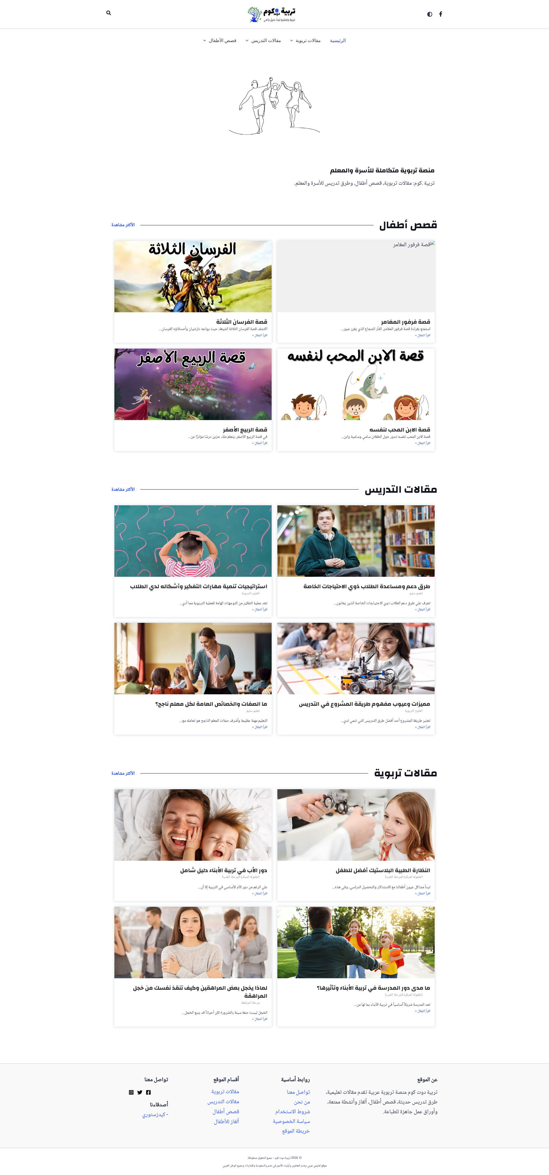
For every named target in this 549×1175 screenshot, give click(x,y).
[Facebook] (440, 14)
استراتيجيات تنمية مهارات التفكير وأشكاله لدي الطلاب (198, 586)
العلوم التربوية (251, 594)
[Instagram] (131, 1092)
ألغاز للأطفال (226, 1122)
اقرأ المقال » (422, 336)
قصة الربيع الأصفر (245, 429)
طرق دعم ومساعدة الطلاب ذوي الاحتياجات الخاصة (366, 586)
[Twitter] (139, 1092)
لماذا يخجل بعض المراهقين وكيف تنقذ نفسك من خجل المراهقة (200, 992)
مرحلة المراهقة (250, 1003)
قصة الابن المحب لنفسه (399, 429)
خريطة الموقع (296, 1131)
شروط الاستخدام (292, 1112)
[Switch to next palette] (429, 14)
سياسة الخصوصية (291, 1122)
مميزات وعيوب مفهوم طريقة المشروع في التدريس (364, 704)
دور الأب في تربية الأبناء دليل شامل (223, 870)
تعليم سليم (416, 594)
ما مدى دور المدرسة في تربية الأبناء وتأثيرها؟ (373, 988)
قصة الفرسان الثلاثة (241, 322)
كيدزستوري (153, 1115)
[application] (293, 40)
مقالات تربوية (225, 1092)
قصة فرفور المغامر (405, 322)
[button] (108, 14)
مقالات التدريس (223, 1102)
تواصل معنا (298, 1093)
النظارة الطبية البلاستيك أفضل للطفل (383, 870)
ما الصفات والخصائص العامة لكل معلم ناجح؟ (211, 704)
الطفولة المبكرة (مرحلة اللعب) (404, 877)
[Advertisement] (524, 234)
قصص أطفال (225, 1112)
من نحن (302, 1102)
